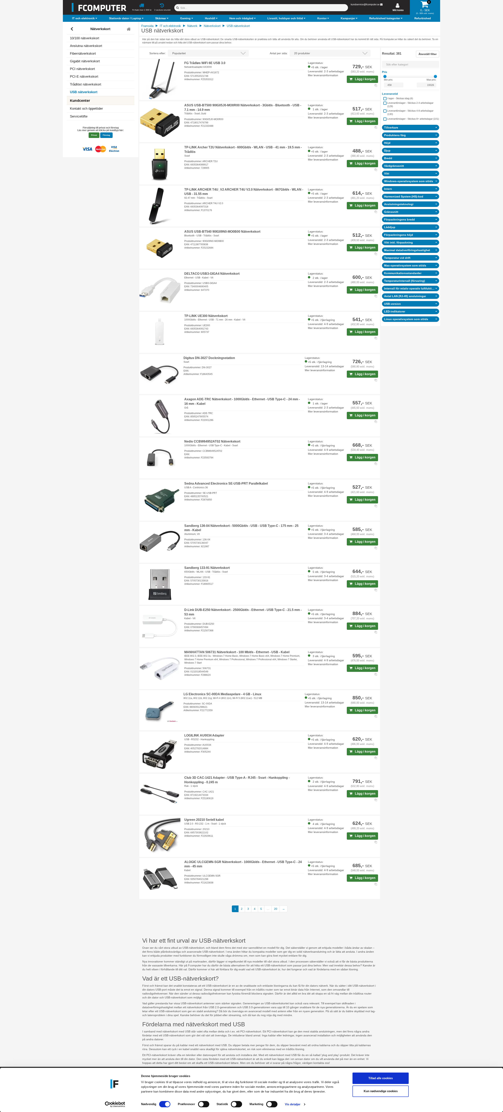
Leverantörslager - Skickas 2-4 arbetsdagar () (410, 105)
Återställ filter (428, 54)
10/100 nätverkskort (84, 38)
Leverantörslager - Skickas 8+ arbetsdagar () (413, 119)
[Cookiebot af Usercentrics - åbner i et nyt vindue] (115, 1104)
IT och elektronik (170, 26)
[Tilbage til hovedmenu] (129, 29)
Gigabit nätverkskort (85, 61)
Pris (384, 71)
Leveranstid (390, 93)
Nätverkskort (100, 29)
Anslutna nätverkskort (86, 46)
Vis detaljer (292, 1104)
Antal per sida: (279, 53)
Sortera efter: (157, 53)
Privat (94, 135)
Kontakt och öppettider (86, 108)
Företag (106, 135)
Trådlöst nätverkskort (85, 84)
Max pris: (431, 79)
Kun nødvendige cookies (381, 1091)
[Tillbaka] (72, 29)
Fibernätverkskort (83, 53)
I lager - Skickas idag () (400, 98)
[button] (85, 18)
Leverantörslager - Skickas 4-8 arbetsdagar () (410, 112)
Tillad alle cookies (380, 1078)
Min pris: (388, 79)
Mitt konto (398, 10)
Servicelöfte (78, 116)
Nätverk (192, 26)
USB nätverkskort (83, 92)
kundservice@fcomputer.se (365, 4)
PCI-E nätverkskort (84, 76)
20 (275, 908)
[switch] (203, 1104)
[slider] (384, 76)
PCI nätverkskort (82, 69)
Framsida (147, 26)
